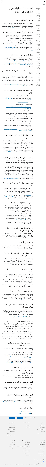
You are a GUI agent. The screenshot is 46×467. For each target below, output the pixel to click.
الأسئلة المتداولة (38, 84)
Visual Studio (28, 455)
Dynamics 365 (42, 448)
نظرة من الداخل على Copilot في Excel (23, 299)
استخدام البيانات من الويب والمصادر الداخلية (38, 42)
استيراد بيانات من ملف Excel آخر (38, 61)
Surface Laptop (42, 425)
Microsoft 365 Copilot (41, 453)
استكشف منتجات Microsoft (41, 433)
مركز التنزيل (28, 425)
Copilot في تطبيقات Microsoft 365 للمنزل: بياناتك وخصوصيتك (18, 362)
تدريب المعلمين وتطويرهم (11, 433)
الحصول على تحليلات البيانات (38, 32)
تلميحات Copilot (38, 16)
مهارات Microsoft (38, 72)
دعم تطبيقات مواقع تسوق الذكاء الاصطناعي (23, 446)
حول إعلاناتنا (11, 464)
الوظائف (13, 442)
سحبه (16, 274)
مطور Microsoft (27, 442)
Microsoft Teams (42, 455)
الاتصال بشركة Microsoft (34, 464)
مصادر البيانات (38, 76)
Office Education (12, 431)
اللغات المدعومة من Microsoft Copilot (11, 178)
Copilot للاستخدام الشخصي (41, 429)
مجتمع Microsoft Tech (27, 448)
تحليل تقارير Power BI (38, 56)
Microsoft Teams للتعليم (11, 427)
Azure (44, 446)
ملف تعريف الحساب (27, 423)
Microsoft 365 (43, 431)
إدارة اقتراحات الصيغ (38, 80)
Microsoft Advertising (41, 451)
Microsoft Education (12, 423)
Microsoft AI (43, 442)
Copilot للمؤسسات (42, 427)
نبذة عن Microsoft (12, 444)
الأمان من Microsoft (42, 444)
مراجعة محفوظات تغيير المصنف (38, 50)
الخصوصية (28, 464)
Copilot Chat (28, 195)
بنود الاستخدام (23, 464)
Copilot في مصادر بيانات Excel (25, 413)
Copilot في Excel (38, 9)
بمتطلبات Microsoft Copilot (19, 60)
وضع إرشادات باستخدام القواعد (38, 26)
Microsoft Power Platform (26, 451)
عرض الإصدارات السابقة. (21, 219)
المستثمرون (13, 448)
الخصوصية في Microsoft (11, 446)
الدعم (44, 4)
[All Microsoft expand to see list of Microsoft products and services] (44, 1)
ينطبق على (30, 15)
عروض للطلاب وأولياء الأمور (11, 435)
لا (12, 417)
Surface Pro (43, 423)
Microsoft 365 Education (11, 429)
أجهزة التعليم (13, 425)
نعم (19, 417)
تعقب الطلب (28, 427)
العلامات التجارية (17, 464)
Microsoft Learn (27, 444)
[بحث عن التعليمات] (42, 1)
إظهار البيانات (38, 37)
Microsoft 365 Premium (23, 102)
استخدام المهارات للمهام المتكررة (38, 68)
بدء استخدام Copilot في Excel (13, 27)
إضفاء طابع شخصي (38, 20)
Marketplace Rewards (26, 453)
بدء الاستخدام (38, 12)
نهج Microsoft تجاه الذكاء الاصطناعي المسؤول (19, 316)
